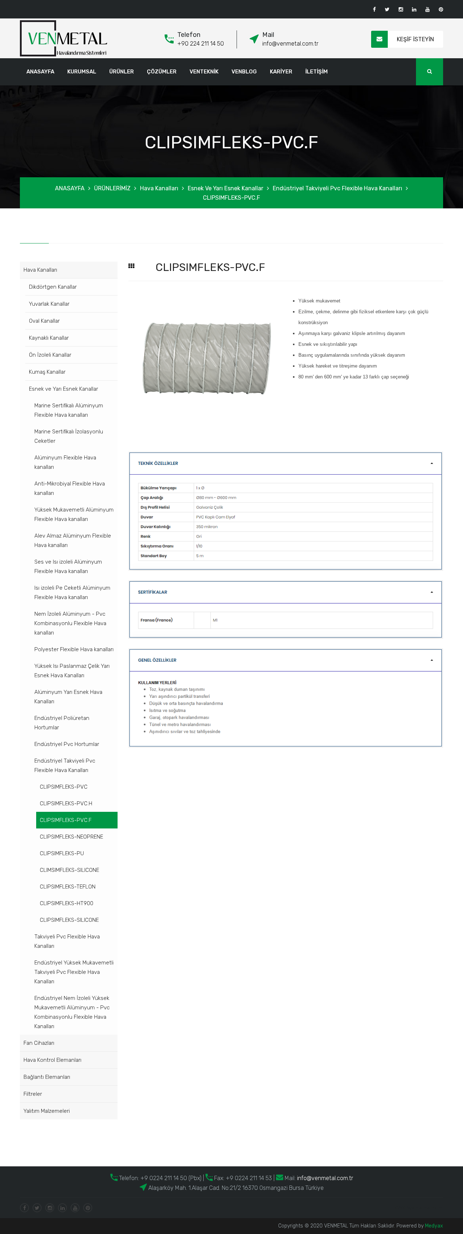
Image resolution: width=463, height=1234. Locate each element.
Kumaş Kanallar (47, 372)
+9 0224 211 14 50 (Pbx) (170, 1178)
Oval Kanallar (44, 321)
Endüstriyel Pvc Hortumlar (66, 744)
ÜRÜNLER (121, 71)
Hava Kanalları (159, 188)
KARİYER (281, 71)
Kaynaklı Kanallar (49, 338)
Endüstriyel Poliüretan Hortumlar (61, 723)
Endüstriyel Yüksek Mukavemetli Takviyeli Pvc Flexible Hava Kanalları (74, 972)
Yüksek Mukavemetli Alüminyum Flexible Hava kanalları (74, 514)
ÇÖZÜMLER (162, 71)
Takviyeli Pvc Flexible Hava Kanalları (67, 941)
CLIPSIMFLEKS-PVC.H (66, 803)
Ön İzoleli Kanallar (50, 355)
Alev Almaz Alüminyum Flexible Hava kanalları (72, 540)
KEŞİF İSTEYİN (415, 39)
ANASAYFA (40, 71)
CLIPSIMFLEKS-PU (62, 853)
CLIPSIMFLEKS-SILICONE (69, 920)
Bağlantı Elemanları (47, 1077)
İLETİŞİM (316, 71)
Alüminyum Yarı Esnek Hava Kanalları (68, 697)
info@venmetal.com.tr (290, 43)
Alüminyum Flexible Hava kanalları (65, 462)
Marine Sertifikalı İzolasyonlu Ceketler (68, 436)
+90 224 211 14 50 (200, 43)
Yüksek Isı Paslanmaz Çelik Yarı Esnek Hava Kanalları (72, 671)
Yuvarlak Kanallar (49, 304)
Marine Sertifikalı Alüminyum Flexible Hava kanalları (68, 410)
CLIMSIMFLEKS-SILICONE (69, 870)
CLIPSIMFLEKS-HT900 (66, 903)
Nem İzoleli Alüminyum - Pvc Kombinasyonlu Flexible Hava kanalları (70, 623)
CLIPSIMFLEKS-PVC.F (231, 197)
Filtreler (33, 1094)
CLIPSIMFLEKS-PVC (64, 787)
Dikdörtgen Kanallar (53, 287)
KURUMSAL (81, 71)
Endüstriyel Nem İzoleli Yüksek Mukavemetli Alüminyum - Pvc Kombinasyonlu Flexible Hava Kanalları (72, 1012)
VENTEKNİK (204, 71)
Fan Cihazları (39, 1043)
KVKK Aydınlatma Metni (419, 1207)
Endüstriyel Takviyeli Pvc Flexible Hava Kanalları (337, 188)
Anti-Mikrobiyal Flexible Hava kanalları (69, 488)
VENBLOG (244, 71)
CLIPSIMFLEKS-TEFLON (67, 886)
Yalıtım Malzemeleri (47, 1111)
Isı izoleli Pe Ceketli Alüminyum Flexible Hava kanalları (72, 593)
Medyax (434, 1226)
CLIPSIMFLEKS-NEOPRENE (71, 837)
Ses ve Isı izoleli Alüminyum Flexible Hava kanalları (68, 566)
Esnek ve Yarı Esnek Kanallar (225, 188)
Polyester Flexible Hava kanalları (74, 649)
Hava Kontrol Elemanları (52, 1060)
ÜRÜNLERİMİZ (112, 188)
